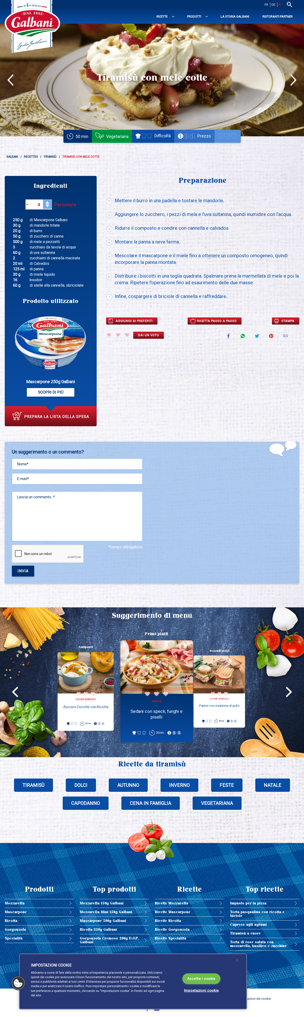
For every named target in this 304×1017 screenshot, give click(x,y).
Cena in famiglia (150, 803)
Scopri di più (50, 392)
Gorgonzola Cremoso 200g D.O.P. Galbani (109, 940)
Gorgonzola (15, 929)
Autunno (128, 785)
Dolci (80, 785)
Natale (272, 785)
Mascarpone (16, 912)
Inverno (179, 785)
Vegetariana (217, 803)
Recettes (31, 156)
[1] (109, 335)
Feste (227, 785)
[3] (127, 335)
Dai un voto (148, 335)
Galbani (12, 156)
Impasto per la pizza (248, 903)
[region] (133, 981)
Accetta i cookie (201, 979)
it (280, 4)
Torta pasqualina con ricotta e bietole (257, 914)
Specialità (14, 938)
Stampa (287, 321)
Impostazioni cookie (201, 991)
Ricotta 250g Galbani (98, 929)
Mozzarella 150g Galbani (102, 903)
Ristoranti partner (277, 16)
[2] (118, 335)
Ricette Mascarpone (172, 912)
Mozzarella (14, 903)
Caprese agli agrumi (248, 924)
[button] (18, 983)
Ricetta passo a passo (217, 321)
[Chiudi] (237, 960)
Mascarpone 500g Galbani (103, 921)
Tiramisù (50, 156)
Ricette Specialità (170, 938)
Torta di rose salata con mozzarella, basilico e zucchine (258, 944)
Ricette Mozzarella (171, 903)
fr (266, 4)
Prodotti (194, 16)
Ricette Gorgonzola (172, 929)
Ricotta (11, 921)
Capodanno (85, 803)
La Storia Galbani (235, 16)
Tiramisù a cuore (245, 933)
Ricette (162, 16)
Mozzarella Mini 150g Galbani (106, 912)
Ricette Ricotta (168, 921)
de (273, 4)
